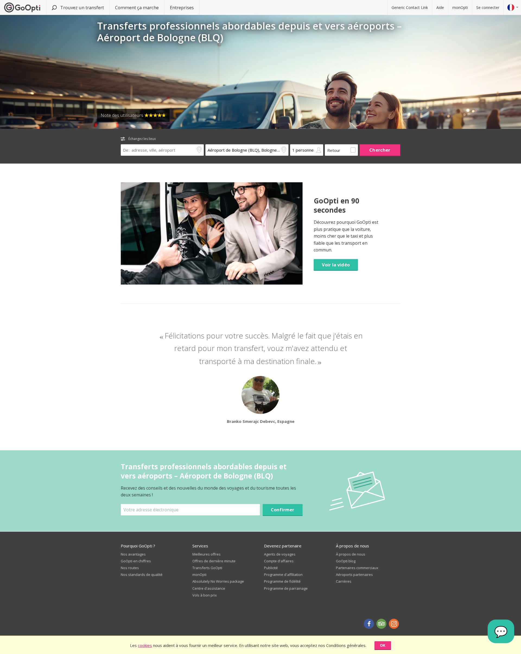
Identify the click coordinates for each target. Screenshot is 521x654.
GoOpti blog (345, 561)
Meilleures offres (206, 554)
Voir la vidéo (336, 264)
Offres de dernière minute (214, 561)
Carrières (343, 581)
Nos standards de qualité (142, 574)
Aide (440, 7)
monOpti (460, 7)
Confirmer (282, 509)
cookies (145, 645)
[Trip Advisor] (381, 624)
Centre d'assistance (208, 588)
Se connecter (487, 7)
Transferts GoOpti (207, 567)
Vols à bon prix (204, 595)
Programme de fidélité (282, 581)
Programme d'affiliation (283, 574)
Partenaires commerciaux (357, 567)
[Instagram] (394, 624)
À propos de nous (350, 554)
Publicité (271, 567)
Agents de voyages (280, 554)
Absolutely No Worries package (218, 581)
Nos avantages (133, 554)
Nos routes (130, 567)
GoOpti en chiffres (136, 561)
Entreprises (182, 7)
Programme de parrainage (286, 588)
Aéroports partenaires (354, 574)
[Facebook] (369, 624)
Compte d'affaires (279, 561)
